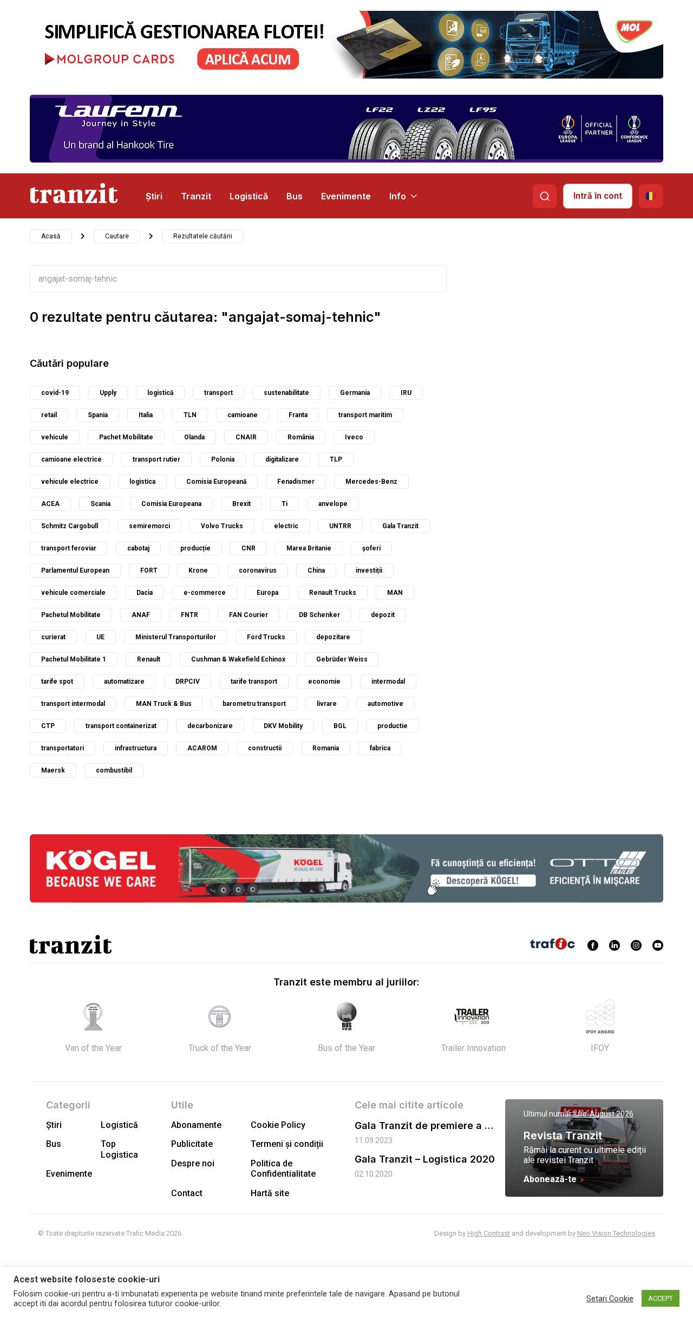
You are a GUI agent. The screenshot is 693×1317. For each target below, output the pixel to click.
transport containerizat (121, 726)
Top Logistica (119, 1149)
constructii (265, 748)
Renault (148, 659)
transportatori (62, 748)
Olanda (194, 437)
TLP (336, 459)
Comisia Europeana (171, 504)
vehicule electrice (70, 481)
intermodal (388, 681)
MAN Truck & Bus (164, 704)
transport (218, 393)
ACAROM (202, 748)
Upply (108, 393)
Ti (284, 504)
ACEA (50, 504)
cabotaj (138, 548)
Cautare (117, 236)
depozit (383, 615)
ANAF (141, 615)
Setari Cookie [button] (609, 1298)
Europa (267, 592)
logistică (160, 393)
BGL (340, 726)
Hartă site (270, 1193)
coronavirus (258, 570)
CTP (48, 726)
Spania (98, 415)
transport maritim (365, 415)
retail (49, 415)
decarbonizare (210, 726)
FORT (149, 570)
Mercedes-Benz (371, 481)
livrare (327, 704)
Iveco (354, 437)
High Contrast (488, 1233)
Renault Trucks (332, 592)
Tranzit (196, 196)
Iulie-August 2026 (603, 1114)
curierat (53, 637)
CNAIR (246, 437)
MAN (395, 592)
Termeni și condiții (287, 1144)
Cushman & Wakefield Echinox (238, 659)
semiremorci (149, 526)
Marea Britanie (308, 548)
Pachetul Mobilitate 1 (73, 659)
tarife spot (57, 681)
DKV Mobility (283, 726)
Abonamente (196, 1125)
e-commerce (205, 592)
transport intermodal (73, 704)
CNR (248, 548)
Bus (294, 196)
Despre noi (192, 1163)
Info (397, 196)
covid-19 (55, 393)
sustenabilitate (286, 393)
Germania (355, 393)
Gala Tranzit (400, 526)
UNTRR (340, 526)
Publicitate (192, 1144)
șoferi (371, 548)
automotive (385, 704)
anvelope (333, 504)
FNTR (189, 615)
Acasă (51, 236)
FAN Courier (248, 615)
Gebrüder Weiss (342, 659)
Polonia (222, 459)
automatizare (124, 681)
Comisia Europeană (216, 481)
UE (100, 637)
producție (195, 548)
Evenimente (346, 196)
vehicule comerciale (73, 592)
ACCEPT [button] (660, 1298)
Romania (325, 748)
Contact (186, 1193)
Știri (154, 196)
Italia (146, 415)
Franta (298, 415)
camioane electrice (71, 459)
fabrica (380, 748)
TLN (190, 415)
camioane (242, 415)
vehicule (54, 437)
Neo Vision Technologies (616, 1233)
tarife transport (254, 681)
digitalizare (282, 459)
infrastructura (135, 748)
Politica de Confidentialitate (283, 1168)
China (316, 570)
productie (392, 726)
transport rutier (156, 459)
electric (286, 526)
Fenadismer (296, 481)
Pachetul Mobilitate (71, 615)
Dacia (144, 592)
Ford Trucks (266, 637)
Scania (100, 504)
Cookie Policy (278, 1125)
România (300, 437)
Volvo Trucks (222, 526)
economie (324, 681)
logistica (142, 481)
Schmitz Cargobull (69, 526)
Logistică (249, 196)
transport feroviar (68, 548)
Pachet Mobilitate (126, 437)
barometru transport (254, 704)
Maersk (53, 770)
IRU (406, 393)
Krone (198, 570)
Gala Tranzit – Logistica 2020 (425, 1159)
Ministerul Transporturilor (175, 637)
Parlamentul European (75, 570)
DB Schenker (319, 615)
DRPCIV (187, 681)
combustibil (114, 770)
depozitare (333, 637)
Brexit (241, 504)
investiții (369, 570)
